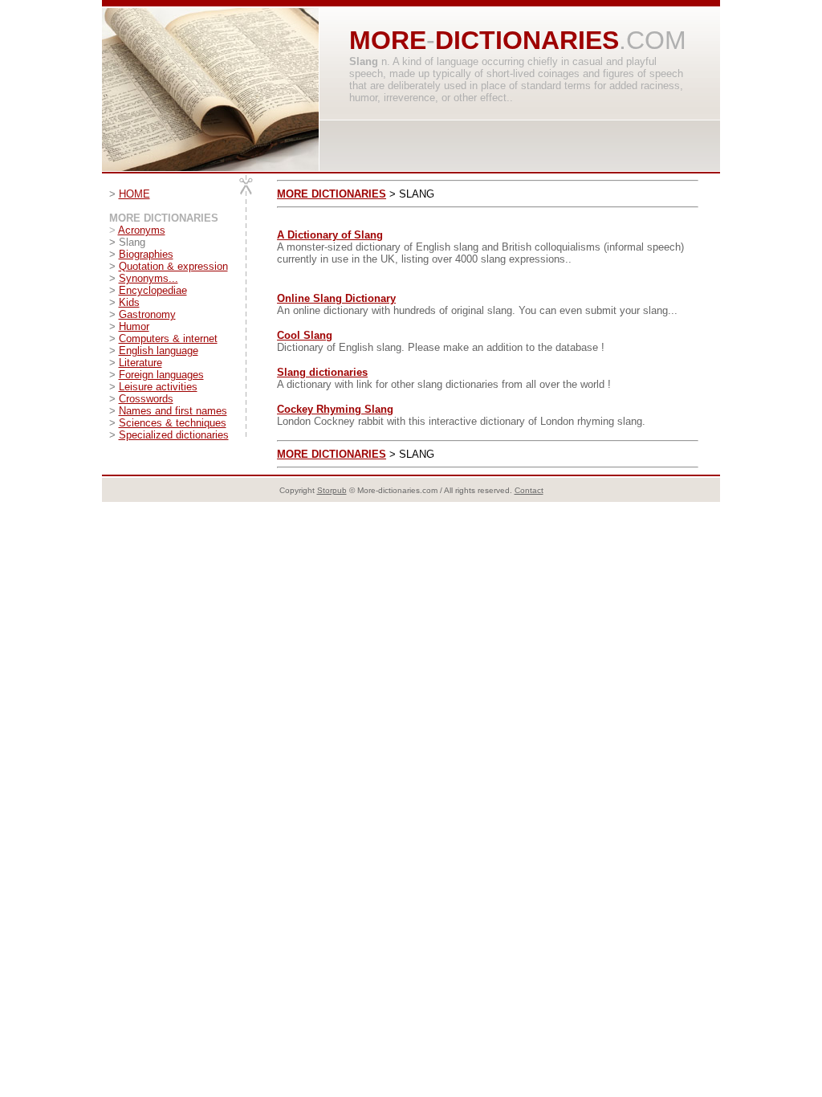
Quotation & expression (173, 266)
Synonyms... (148, 278)
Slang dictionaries (322, 372)
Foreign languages (161, 375)
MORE (387, 40)
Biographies (146, 254)
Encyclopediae (153, 290)
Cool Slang (304, 335)
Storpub (332, 490)
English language (158, 351)
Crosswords (146, 399)
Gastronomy (147, 314)
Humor (134, 326)
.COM (652, 40)
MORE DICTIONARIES (331, 194)
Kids (129, 302)
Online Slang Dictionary (336, 298)
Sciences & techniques (172, 423)
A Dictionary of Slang (330, 235)
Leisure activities (158, 387)
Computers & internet (168, 338)
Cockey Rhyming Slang (335, 409)
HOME (134, 194)
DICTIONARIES (527, 40)
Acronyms (141, 230)
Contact (529, 490)
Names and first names (173, 411)
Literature (140, 363)
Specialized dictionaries (174, 435)
